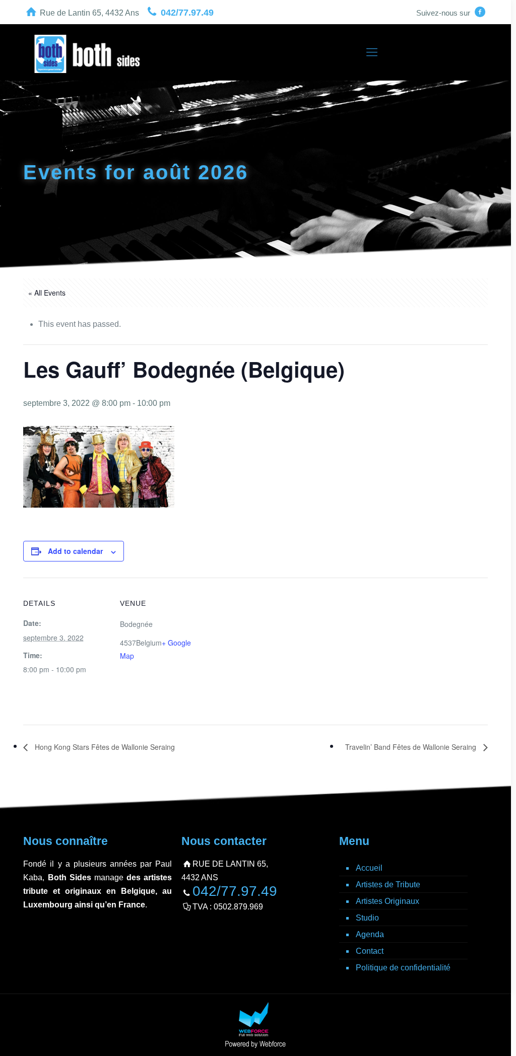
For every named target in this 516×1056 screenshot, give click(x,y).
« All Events (47, 293)
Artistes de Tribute (388, 884)
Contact (369, 951)
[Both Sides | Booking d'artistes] (87, 52)
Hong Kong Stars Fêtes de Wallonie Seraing (104, 747)
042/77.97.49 (187, 13)
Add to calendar (75, 551)
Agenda (370, 934)
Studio (367, 917)
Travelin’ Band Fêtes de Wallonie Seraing (411, 747)
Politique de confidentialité (403, 967)
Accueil (369, 868)
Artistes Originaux (387, 901)
